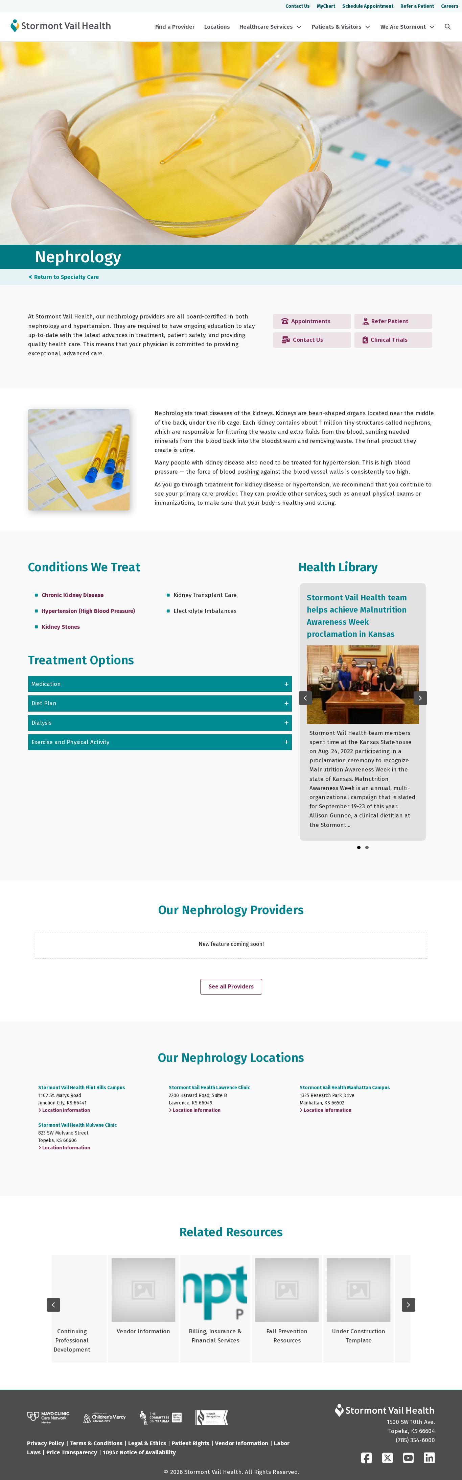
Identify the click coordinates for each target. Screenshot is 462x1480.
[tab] (160, 684)
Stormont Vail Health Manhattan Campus (345, 1088)
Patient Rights (190, 1443)
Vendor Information (241, 1443)
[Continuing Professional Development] (374, 1309)
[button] (299, 27)
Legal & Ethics (147, 1443)
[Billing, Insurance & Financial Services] (159, 1309)
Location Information (65, 1110)
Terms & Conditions (96, 1443)
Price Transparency (71, 1452)
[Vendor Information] (87, 1309)
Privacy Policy (45, 1443)
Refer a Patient (417, 6)
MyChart (326, 6)
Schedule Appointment (367, 6)
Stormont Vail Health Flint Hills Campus (81, 1088)
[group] (363, 712)
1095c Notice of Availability (139, 1452)
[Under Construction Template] (303, 1309)
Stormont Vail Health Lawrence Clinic (209, 1088)
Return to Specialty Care (66, 277)
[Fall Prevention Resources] (231, 1309)
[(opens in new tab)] (160, 1417)
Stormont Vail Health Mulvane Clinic (77, 1125)
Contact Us (297, 6)
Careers (450, 6)
